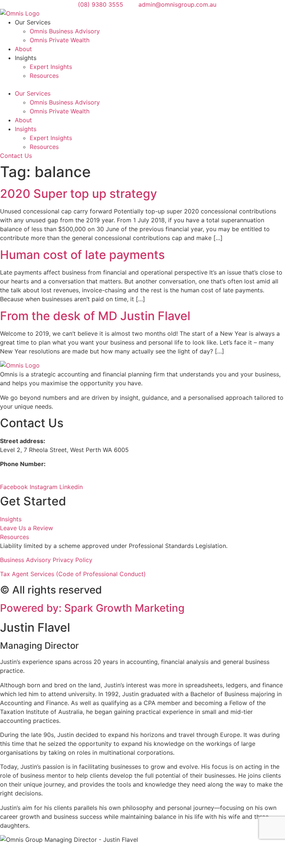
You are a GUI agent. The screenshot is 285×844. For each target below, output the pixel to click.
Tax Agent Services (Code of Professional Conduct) (73, 574)
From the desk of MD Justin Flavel (95, 316)
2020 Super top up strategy (78, 193)
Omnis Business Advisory (65, 31)
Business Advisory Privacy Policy (46, 560)
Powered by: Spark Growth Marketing (92, 608)
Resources (44, 75)
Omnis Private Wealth (59, 40)
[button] (142, 84)
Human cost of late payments (82, 254)
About (23, 49)
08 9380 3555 (21, 472)
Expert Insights (51, 66)
